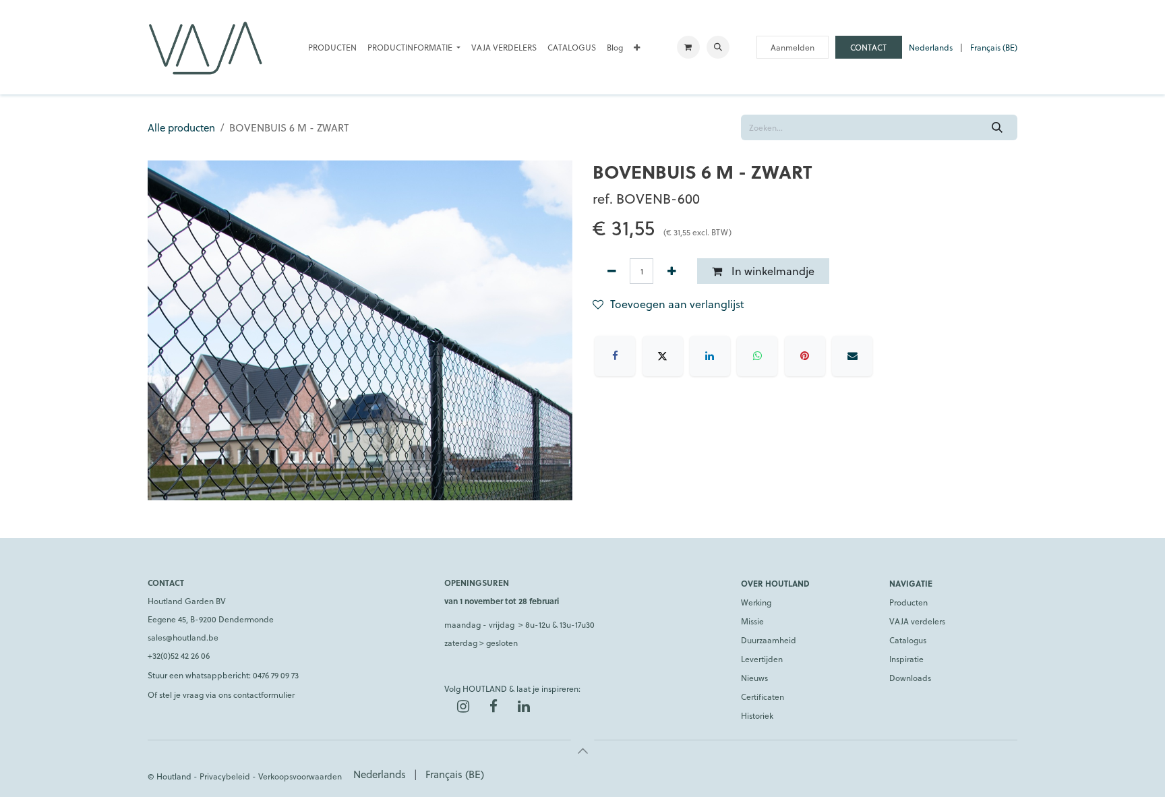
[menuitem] (332, 47)
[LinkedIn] (710, 356)
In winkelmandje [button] (771, 270)
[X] (663, 356)
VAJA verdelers (917, 621)
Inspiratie (906, 659)
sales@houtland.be (183, 637)
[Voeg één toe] (671, 271)
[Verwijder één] (611, 271)
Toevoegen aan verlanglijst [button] (677, 304)
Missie (752, 621)
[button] (718, 47)
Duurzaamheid (768, 640)
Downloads (910, 678)
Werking (756, 602)
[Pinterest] (805, 356)
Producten (908, 602)
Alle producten (181, 127)
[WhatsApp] (757, 356)
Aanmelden (792, 47)
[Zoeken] (997, 127)
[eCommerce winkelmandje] (688, 47)
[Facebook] (615, 356)
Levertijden (762, 659)
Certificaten (762, 696)
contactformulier (264, 694)
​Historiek (757, 715)
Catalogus (907, 640)
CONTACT (868, 47)
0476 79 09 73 (276, 675)
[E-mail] (852, 356)
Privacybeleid (225, 776)
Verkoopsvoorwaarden (300, 776)
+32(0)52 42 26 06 (179, 655)
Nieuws (754, 678)
